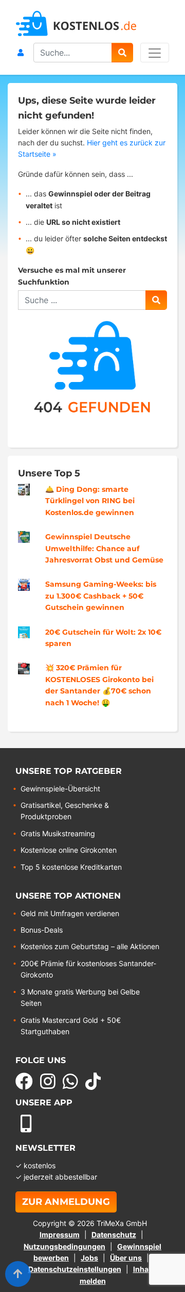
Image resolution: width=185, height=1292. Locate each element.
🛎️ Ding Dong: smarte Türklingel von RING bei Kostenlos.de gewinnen (90, 501)
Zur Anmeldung (66, 1201)
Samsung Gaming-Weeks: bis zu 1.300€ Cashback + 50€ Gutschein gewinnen (100, 595)
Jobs (89, 1257)
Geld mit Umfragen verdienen (70, 913)
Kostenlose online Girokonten (69, 850)
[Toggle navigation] (154, 52)
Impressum (60, 1234)
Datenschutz (113, 1234)
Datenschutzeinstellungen (74, 1269)
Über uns (126, 1257)
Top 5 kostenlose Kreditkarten (71, 867)
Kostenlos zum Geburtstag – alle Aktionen (90, 946)
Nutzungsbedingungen (64, 1246)
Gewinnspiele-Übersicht (60, 788)
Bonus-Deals (42, 929)
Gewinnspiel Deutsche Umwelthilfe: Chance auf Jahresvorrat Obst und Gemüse (104, 548)
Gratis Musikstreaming (58, 833)
